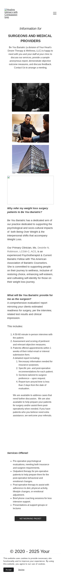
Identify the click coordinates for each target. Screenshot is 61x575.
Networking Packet (30, 518)
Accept (8, 570)
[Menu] (54, 13)
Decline (21, 570)
